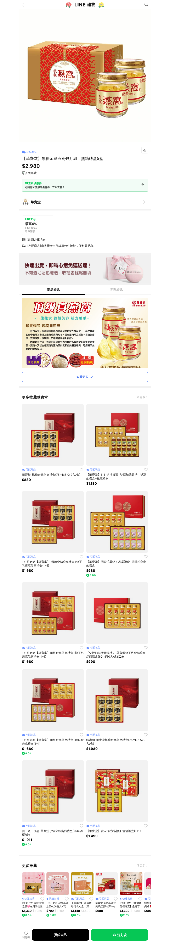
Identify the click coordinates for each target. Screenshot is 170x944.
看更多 (141, 397)
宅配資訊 (116, 290)
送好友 (122, 935)
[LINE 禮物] (85, 4)
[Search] (146, 4)
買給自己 (60, 935)
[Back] (23, 4)
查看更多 (82, 376)
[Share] (144, 150)
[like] (81, 469)
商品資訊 (53, 290)
